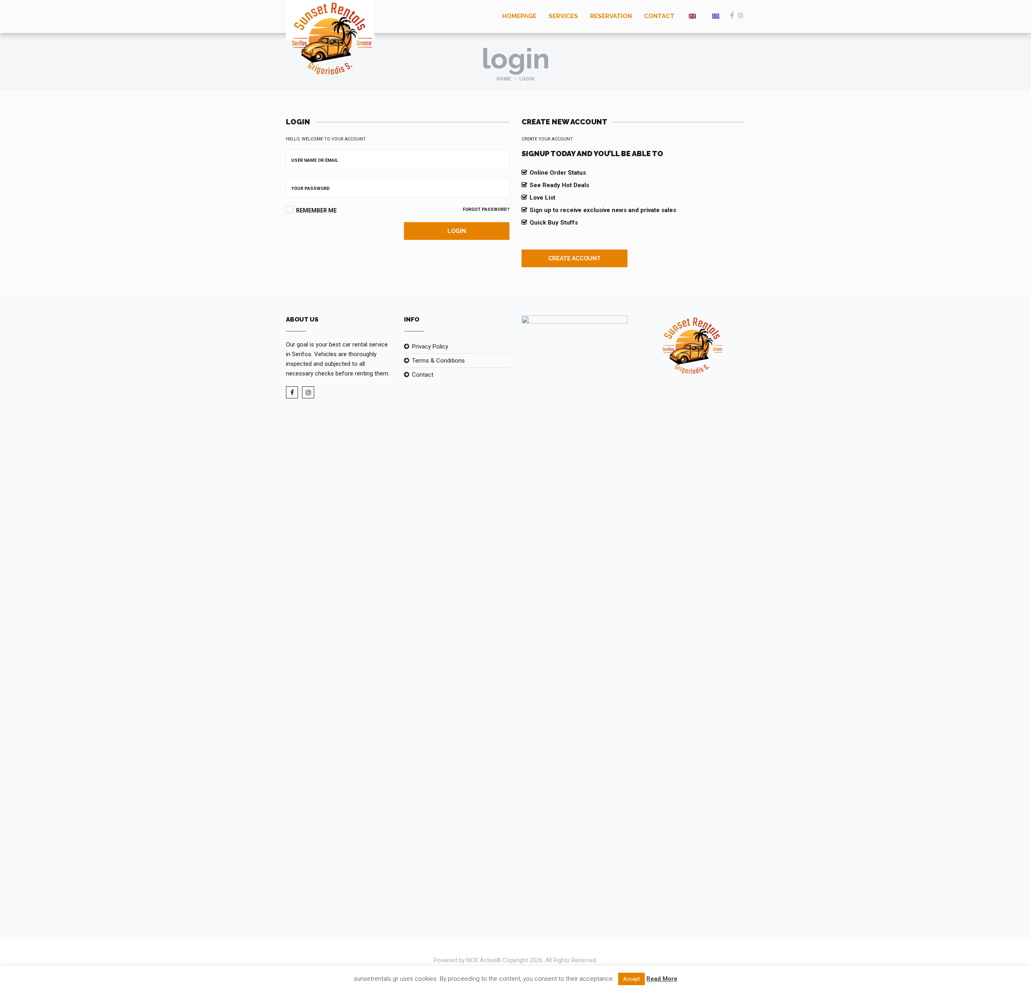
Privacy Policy (430, 346)
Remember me (316, 210)
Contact (659, 16)
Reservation (611, 16)
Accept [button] (631, 979)
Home (504, 79)
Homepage (519, 16)
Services (563, 16)
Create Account (574, 258)
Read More (661, 978)
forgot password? (486, 209)
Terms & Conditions (438, 360)
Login (456, 231)
